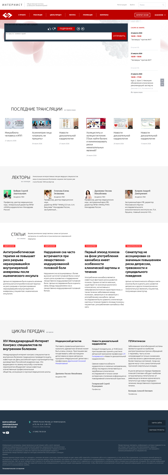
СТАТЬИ (18, 236)
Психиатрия (91, 246)
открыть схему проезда (41, 427)
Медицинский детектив (68, 341)
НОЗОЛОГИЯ (159, 15)
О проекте (22, 15)
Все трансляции (137, 92)
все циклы (49, 332)
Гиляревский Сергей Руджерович (101, 384)
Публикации (87, 15)
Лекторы (72, 15)
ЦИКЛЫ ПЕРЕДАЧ (32, 331)
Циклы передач (55, 15)
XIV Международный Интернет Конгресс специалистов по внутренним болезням (26, 345)
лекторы (21, 179)
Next (162, 84)
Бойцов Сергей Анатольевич (21, 192)
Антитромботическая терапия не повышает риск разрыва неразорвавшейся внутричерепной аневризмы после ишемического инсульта (20, 263)
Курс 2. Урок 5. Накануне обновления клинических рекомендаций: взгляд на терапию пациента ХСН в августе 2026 (142, 85)
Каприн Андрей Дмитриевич (142, 192)
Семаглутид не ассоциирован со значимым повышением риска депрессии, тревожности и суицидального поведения (143, 263)
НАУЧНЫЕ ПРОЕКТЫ (156, 430)
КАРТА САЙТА (157, 423)
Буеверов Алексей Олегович (140, 391)
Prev (162, 80)
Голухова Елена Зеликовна (61, 192)
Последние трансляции (43, 109)
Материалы (104, 15)
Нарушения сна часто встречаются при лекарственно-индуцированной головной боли (59, 260)
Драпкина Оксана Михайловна (103, 192)
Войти (132, 5)
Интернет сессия (142, 15)
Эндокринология (134, 246)
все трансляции (70, 110)
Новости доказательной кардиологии (105, 342)
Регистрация (122, 5)
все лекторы (25, 181)
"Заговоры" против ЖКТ (141, 39)
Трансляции (37, 15)
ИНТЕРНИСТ (13, 4)
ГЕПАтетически (136, 341)
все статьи (21, 238)
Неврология (9, 246)
